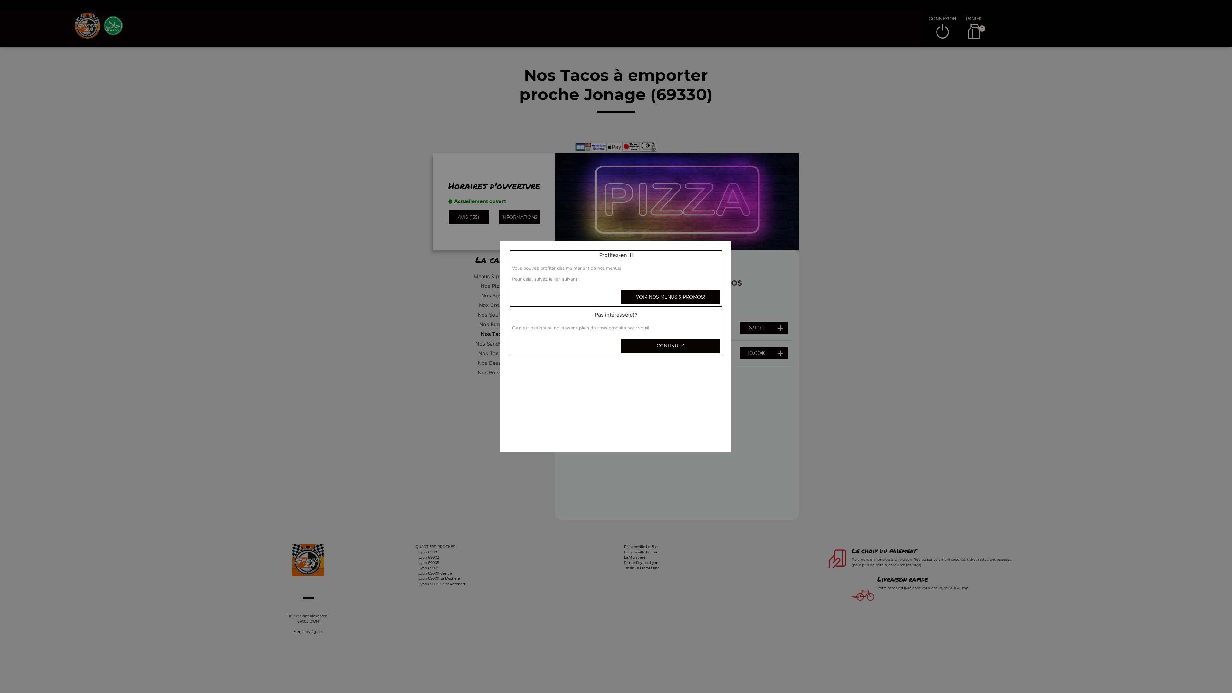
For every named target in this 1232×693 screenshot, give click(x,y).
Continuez (670, 346)
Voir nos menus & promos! (670, 297)
